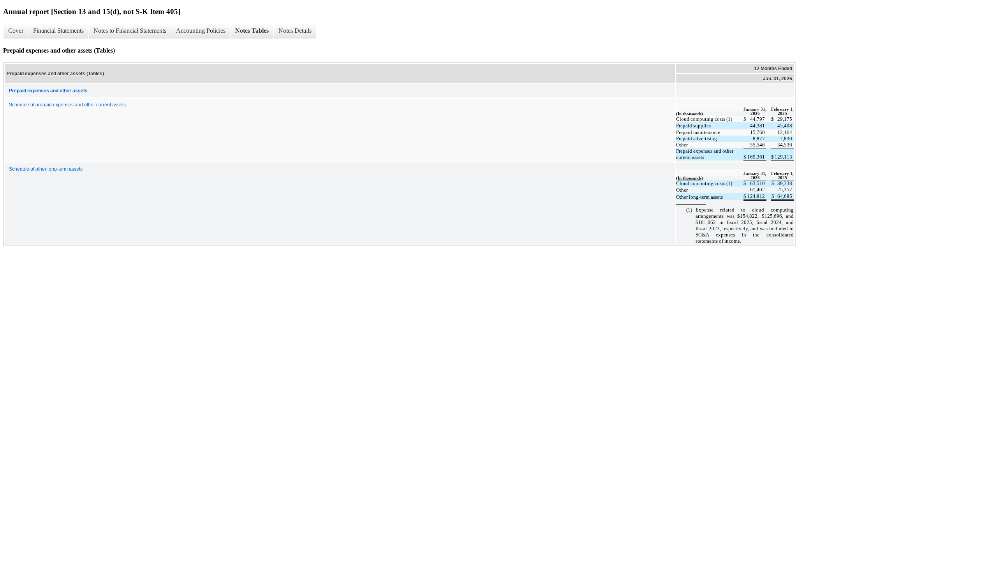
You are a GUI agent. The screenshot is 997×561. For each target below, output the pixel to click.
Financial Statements (58, 30)
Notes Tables (252, 30)
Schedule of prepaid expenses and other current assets (67, 104)
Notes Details (295, 30)
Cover (15, 30)
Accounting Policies (200, 30)
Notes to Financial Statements (129, 30)
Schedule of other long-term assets (46, 169)
